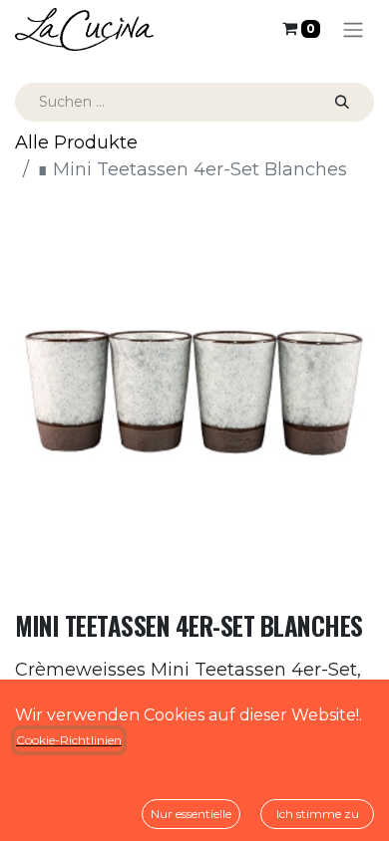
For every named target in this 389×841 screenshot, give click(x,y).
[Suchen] (342, 102)
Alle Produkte (76, 142)
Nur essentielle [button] (191, 813)
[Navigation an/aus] (353, 29)
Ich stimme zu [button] (317, 813)
